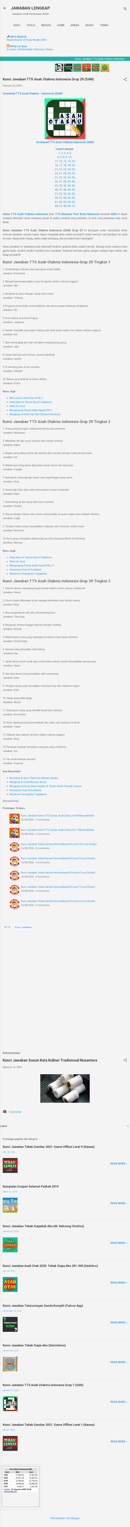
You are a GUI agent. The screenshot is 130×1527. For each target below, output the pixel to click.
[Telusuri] (125, 9)
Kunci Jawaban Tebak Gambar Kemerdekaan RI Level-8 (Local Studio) (58, 872)
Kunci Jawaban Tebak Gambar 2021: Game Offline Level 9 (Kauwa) (49, 1147)
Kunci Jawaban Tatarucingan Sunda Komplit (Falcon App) (43, 1305)
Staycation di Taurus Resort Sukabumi (30, 402)
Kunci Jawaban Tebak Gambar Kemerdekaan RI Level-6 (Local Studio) (58, 901)
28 (64, 173)
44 (69, 185)
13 (64, 161)
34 (69, 177)
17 (60, 165)
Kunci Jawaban (23, 927)
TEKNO (104, 25)
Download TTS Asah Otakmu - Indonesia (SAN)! (33, 93)
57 (60, 197)
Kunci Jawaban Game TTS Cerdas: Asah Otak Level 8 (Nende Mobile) (57, 815)
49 (69, 189)
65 (73, 201)
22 (60, 169)
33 (64, 177)
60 (73, 197)
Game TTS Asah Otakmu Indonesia (25, 214)
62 (60, 201)
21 (56, 169)
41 (56, 185)
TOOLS (30, 25)
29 (69, 173)
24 (69, 169)
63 (64, 201)
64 (69, 201)
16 (56, 165)
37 (60, 181)
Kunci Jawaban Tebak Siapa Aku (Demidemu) (34, 1345)
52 (60, 193)
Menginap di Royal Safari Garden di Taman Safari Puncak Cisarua (45, 786)
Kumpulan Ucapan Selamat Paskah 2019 (31, 1186)
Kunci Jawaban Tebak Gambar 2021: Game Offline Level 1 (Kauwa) (49, 1424)
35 (73, 177)
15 (73, 161)
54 (69, 193)
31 (56, 177)
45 (73, 185)
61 (56, 201)
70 (73, 206)
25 (73, 169)
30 (73, 173)
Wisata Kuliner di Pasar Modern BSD (27, 39)
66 (56, 206)
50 (73, 189)
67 (60, 206)
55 (73, 193)
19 (69, 165)
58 (64, 197)
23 (64, 169)
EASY (17, 25)
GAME (60, 25)
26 (56, 173)
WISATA (46, 25)
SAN (114, 214)
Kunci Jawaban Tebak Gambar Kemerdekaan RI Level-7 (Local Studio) (58, 887)
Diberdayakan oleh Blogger (65, 1518)
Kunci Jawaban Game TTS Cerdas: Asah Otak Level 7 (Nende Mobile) (57, 830)
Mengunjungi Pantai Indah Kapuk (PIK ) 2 (31, 565)
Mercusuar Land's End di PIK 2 (26, 398)
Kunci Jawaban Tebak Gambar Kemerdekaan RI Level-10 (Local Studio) (58, 844)
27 (60, 173)
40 (73, 181)
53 (64, 193)
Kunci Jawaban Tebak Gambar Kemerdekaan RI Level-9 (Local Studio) (58, 858)
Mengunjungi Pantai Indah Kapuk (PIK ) (30, 410)
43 (64, 185)
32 (60, 177)
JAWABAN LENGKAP (30, 8)
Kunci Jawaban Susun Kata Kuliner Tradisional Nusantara (50, 1060)
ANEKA (75, 25)
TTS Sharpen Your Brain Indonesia (77, 214)
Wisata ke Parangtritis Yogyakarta (28, 573)
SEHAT (89, 25)
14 (69, 161)
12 (60, 161)
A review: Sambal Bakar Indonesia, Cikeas (30, 49)
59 (69, 197)
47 (60, 189)
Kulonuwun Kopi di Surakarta (25, 569)
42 (60, 185)
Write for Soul (17, 406)
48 (64, 189)
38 (64, 181)
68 (65, 206)
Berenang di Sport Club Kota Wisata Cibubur (33, 778)
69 (69, 206)
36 (56, 181)
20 (73, 165)
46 (56, 189)
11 (56, 161)
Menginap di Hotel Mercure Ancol (27, 782)
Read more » (119, 1163)
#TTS (7, 927)
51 (56, 193)
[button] (125, 79)
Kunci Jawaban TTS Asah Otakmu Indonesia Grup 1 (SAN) (43, 1385)
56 (56, 197)
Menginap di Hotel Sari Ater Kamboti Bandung (34, 414)
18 (64, 165)
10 (69, 157)
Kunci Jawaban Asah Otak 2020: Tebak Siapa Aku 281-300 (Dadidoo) (50, 1266)
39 (69, 181)
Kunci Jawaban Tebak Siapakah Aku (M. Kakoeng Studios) (43, 1226)
